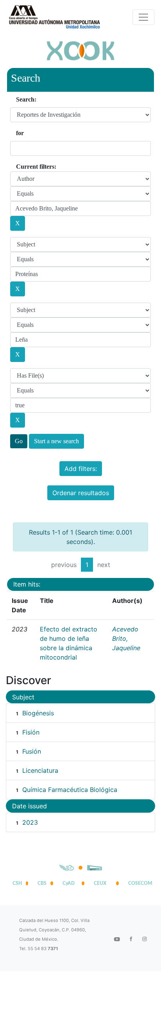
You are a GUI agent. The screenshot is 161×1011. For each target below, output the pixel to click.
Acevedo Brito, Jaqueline (126, 638)
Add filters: (80, 469)
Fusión (31, 751)
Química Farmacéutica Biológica (69, 789)
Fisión (30, 732)
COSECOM (138, 883)
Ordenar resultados (80, 493)
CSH (17, 883)
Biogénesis (38, 713)
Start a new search (56, 441)
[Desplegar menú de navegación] (143, 17)
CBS (42, 883)
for (20, 133)
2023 (30, 822)
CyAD (69, 883)
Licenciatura (40, 770)
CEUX (100, 883)
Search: (26, 99)
